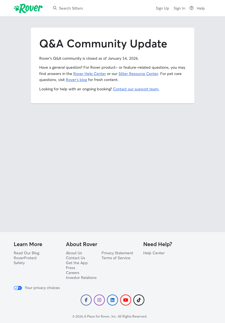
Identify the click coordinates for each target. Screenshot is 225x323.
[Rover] (29, 8)
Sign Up (162, 8)
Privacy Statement (117, 252)
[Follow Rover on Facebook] (86, 300)
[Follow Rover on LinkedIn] (112, 300)
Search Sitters (71, 8)
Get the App (77, 262)
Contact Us (75, 257)
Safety (19, 262)
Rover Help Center (89, 73)
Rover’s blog (76, 79)
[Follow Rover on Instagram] (99, 300)
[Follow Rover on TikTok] (138, 300)
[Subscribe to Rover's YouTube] (125, 300)
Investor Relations (81, 277)
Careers (72, 272)
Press (70, 267)
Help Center (154, 252)
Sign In (179, 8)
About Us (74, 252)
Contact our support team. (136, 88)
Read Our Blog (26, 252)
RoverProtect (25, 257)
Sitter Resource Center (138, 73)
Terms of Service (116, 257)
